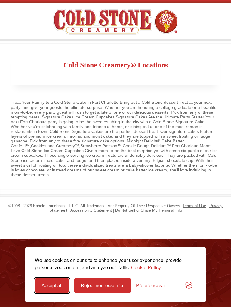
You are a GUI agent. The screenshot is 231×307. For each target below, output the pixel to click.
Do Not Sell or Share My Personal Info (148, 210)
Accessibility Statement (91, 210)
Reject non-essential (103, 285)
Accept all (52, 285)
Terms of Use (194, 206)
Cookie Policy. (146, 267)
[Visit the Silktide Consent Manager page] (189, 285)
